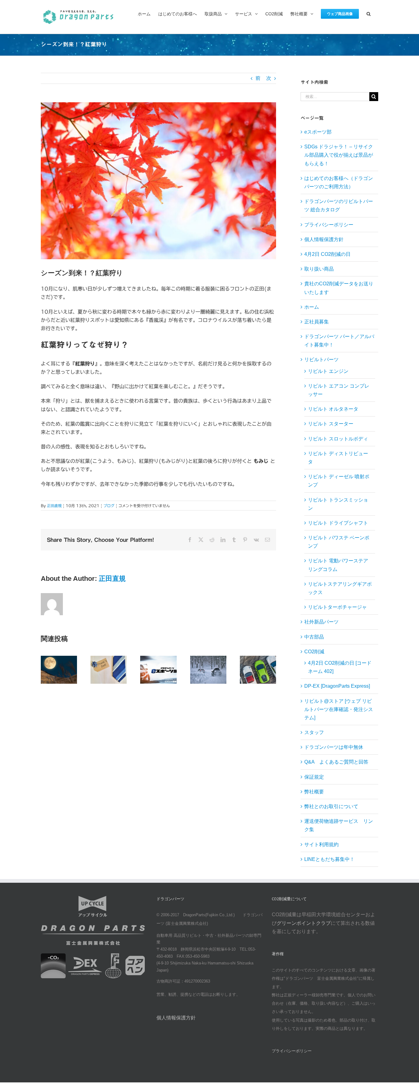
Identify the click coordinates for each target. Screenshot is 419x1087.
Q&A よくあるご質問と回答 (336, 761)
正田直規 (54, 505)
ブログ (108, 505)
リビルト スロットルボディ (338, 438)
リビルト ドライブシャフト (338, 523)
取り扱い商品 (319, 269)
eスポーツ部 (318, 132)
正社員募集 (316, 321)
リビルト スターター (330, 423)
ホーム (311, 307)
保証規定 (314, 777)
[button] (369, 13)
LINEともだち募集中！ (329, 859)
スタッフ (314, 732)
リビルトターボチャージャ (337, 607)
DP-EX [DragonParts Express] (337, 686)
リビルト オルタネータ (333, 409)
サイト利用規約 (321, 844)
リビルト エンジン (328, 371)
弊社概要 (314, 791)
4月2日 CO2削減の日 (327, 254)
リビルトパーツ (321, 359)
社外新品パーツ (321, 621)
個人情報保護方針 (324, 239)
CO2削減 (314, 651)
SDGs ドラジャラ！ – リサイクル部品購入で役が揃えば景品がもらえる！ (338, 155)
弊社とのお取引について (331, 806)
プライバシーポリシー (328, 224)
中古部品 (314, 636)
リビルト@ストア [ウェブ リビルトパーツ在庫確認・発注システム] (338, 709)
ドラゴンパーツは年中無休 (333, 747)
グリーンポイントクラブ (304, 923)
